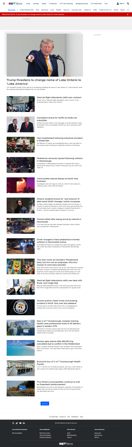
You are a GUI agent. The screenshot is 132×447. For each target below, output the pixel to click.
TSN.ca (69, 437)
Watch (44, 3)
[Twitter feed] (13, 423)
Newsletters (74, 416)
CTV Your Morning (66, 3)
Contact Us (87, 10)
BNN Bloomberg (72, 435)
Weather (58, 10)
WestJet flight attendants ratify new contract (59, 97)
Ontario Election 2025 (27, 10)
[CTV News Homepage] (15, 4)
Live (106, 3)
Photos (116, 10)
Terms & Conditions (45, 435)
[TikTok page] (17, 423)
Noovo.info (98, 433)
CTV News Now (96, 3)
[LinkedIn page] (24, 423)
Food (37, 10)
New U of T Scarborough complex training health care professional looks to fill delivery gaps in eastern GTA (59, 323)
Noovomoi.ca (98, 435)
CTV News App (53, 416)
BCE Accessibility (17, 433)
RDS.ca (97, 437)
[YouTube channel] (20, 423)
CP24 (68, 433)
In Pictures (53, 3)
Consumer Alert (77, 10)
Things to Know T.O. (105, 10)
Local (28, 3)
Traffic (95, 10)
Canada (36, 3)
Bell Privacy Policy (45, 433)
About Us (66, 10)
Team (81, 416)
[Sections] (4, 3)
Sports (122, 10)
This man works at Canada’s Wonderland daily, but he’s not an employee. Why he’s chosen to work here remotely (57, 262)
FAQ (68, 416)
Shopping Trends (82, 3)
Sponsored (44, 10)
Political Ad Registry (45, 437)
